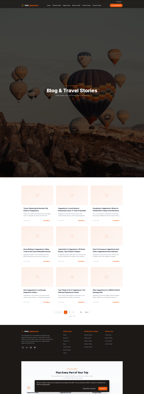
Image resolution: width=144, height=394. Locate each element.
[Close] (84, 188)
